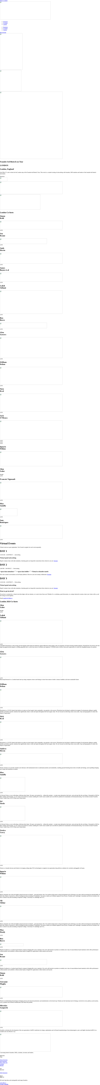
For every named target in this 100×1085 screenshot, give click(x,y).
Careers (5, 24)
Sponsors (5, 21)
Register (56, 561)
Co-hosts (5, 23)
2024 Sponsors (3, 1072)
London (2, 1064)
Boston (2, 1065)
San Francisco (3, 1061)
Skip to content (3, 0)
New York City (4, 1062)
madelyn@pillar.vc (7, 598)
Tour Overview (4, 1060)
